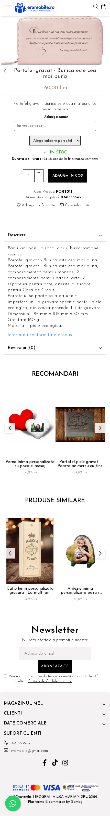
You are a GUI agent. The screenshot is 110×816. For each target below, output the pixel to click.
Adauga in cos (67, 176)
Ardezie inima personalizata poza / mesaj (80, 591)
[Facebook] (44, 763)
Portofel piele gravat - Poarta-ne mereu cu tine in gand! (80, 464)
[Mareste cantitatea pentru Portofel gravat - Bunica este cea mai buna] (38, 172)
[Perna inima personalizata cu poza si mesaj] (29, 424)
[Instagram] (65, 763)
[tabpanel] (55, 40)
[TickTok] (55, 763)
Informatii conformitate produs (40, 335)
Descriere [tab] (17, 235)
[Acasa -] (34, 8)
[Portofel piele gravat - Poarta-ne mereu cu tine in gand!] (80, 424)
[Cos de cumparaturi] (103, 7)
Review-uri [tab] (21, 348)
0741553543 (19, 743)
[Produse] (8, 9)
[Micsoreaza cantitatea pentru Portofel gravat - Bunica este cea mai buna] (38, 179)
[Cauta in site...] (95, 7)
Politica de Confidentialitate (50, 681)
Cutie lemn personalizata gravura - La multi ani (30, 591)
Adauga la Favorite (37, 205)
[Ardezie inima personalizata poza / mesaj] (80, 551)
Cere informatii (77, 205)
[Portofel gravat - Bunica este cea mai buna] (55, 40)
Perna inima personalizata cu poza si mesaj (30, 464)
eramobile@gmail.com (28, 751)
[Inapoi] (4, 71)
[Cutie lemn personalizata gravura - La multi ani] (29, 551)
